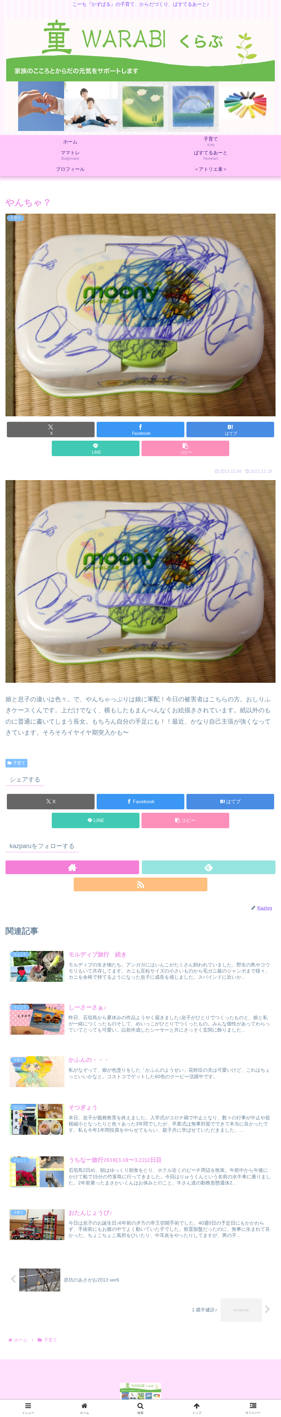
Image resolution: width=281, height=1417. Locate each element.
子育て (19, 763)
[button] (185, 448)
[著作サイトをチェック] (72, 867)
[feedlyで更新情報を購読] (209, 867)
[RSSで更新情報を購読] (140, 884)
